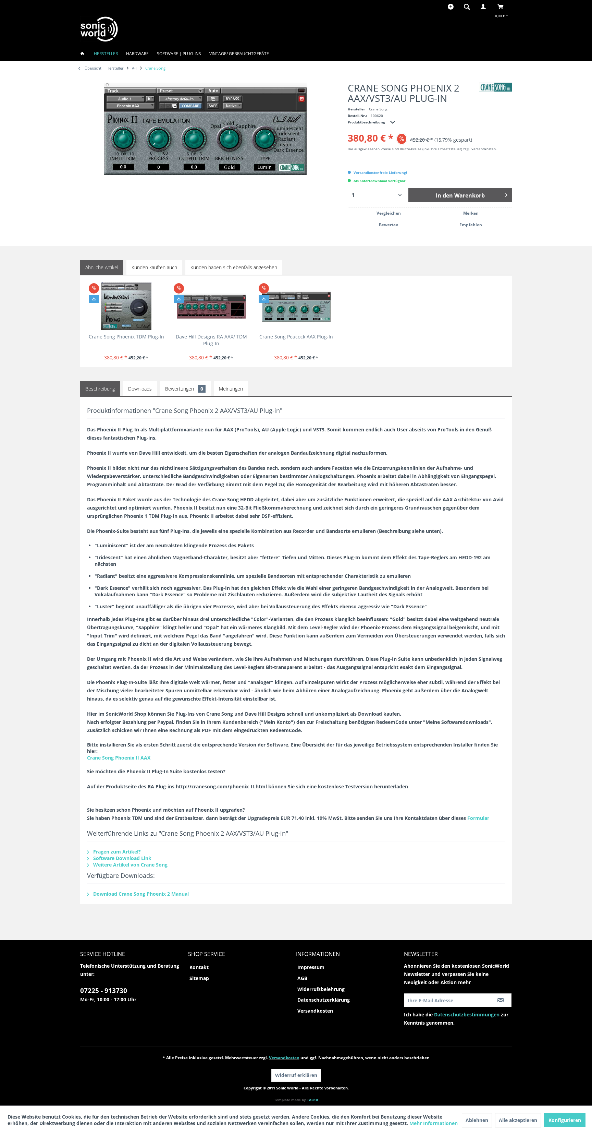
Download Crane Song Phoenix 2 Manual (140, 894)
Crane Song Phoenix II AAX (118, 757)
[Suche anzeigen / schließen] (466, 6)
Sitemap (199, 978)
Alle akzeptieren (518, 1120)
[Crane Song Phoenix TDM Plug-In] (126, 306)
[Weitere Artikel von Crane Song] (495, 87)
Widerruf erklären (296, 1075)
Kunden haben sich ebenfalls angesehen (233, 267)
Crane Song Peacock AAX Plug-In (296, 336)
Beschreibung (100, 388)
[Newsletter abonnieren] (500, 1000)
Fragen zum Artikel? (116, 851)
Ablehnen (477, 1120)
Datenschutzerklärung (323, 999)
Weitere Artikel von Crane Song (130, 864)
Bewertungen (184, 388)
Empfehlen (470, 225)
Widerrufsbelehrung (321, 989)
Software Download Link (121, 858)
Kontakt (199, 967)
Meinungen (231, 388)
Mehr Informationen (433, 1123)
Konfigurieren (564, 1120)
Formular (478, 818)
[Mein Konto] (485, 6)
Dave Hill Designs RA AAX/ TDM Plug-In (211, 340)
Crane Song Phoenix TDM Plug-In (126, 336)
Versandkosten (315, 1010)
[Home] (84, 54)
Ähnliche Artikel (101, 267)
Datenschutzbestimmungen (467, 1014)
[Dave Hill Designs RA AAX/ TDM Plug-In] (211, 306)
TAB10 (312, 1099)
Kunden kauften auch (154, 267)
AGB (302, 978)
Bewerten (388, 225)
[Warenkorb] (502, 6)
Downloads (140, 388)
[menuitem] (469, 6)
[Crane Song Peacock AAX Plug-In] (296, 306)
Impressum (310, 967)
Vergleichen (389, 213)
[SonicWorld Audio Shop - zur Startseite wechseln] (99, 29)
